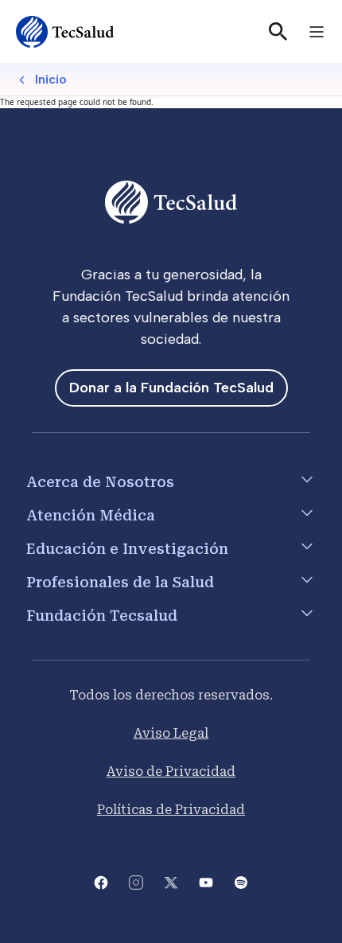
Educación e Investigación (127, 548)
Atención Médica (90, 515)
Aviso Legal (171, 733)
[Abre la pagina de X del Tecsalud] (171, 881)
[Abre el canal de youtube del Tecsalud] (206, 881)
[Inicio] (65, 32)
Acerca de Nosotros (100, 481)
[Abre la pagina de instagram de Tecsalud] (136, 881)
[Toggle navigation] (316, 31)
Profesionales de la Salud (120, 582)
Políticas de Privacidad (171, 809)
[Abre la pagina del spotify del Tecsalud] (241, 881)
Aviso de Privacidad (171, 771)
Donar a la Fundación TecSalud (171, 387)
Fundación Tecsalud (101, 615)
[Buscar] (278, 31)
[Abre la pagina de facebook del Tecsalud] (101, 881)
